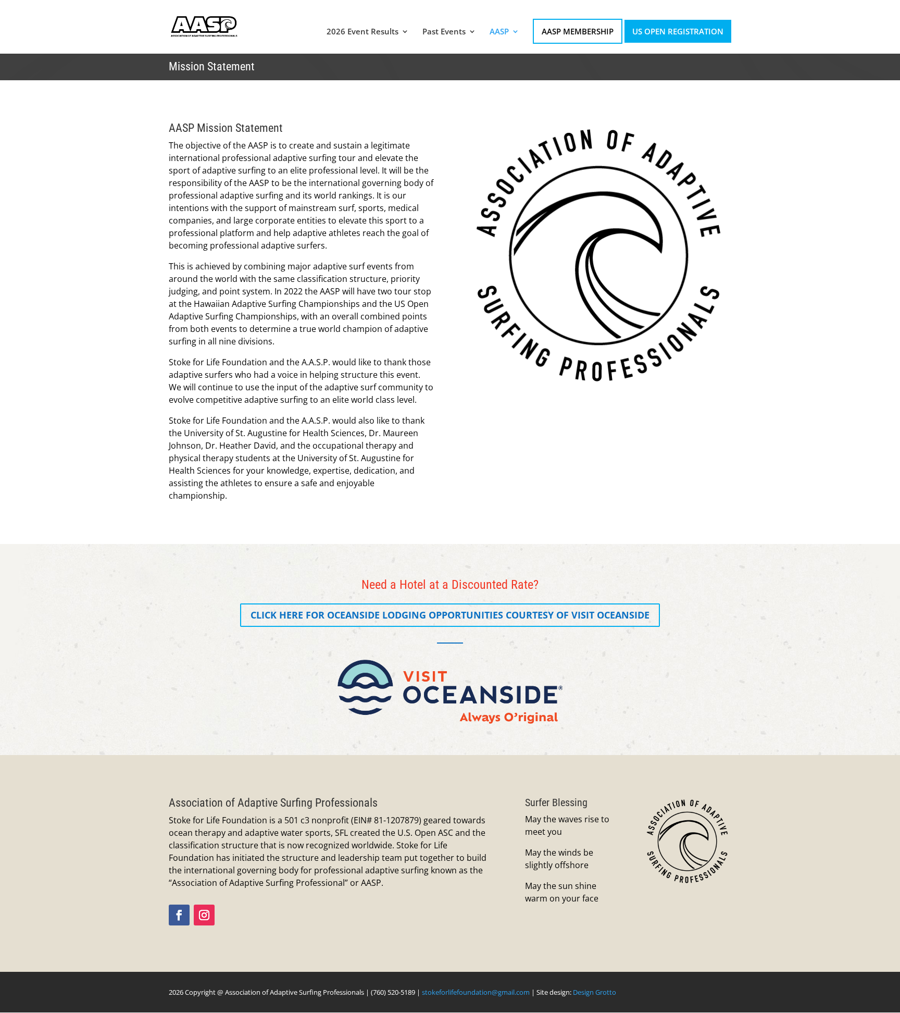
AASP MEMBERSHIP (578, 31)
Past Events (444, 32)
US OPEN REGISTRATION (677, 31)
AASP (499, 32)
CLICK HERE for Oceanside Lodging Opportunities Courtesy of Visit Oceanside (450, 615)
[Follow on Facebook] (179, 915)
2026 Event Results (362, 32)
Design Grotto (594, 992)
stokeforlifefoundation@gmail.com (476, 992)
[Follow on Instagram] (204, 915)
